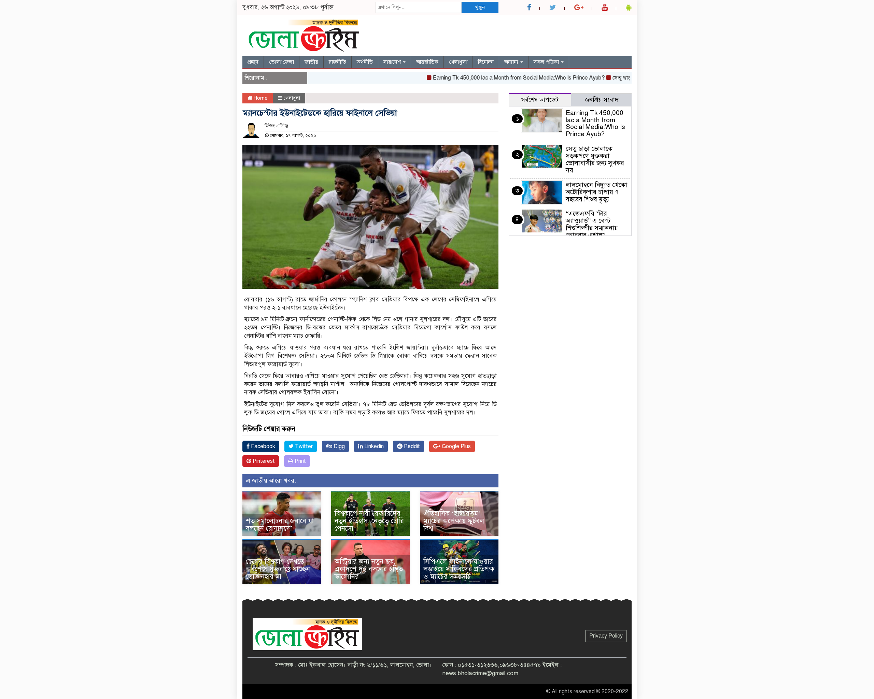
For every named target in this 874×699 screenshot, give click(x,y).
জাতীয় (311, 62)
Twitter (303, 446)
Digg (338, 446)
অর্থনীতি (365, 62)
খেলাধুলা (458, 62)
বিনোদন (486, 62)
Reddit (411, 446)
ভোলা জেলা (281, 62)
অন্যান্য (512, 62)
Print (299, 461)
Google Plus (455, 446)
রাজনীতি (337, 62)
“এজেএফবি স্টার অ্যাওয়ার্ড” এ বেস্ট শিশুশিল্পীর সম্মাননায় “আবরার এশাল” (592, 224)
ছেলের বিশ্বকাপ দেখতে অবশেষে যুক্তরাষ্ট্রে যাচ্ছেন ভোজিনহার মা (278, 569)
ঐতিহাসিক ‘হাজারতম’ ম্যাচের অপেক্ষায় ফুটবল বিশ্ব (453, 521)
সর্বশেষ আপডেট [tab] (540, 99)
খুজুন (480, 7)
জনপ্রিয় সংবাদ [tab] (601, 99)
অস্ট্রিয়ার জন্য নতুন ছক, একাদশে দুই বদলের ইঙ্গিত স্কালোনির (369, 569)
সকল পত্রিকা (547, 62)
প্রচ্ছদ (253, 62)
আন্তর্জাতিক (427, 62)
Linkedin (373, 446)
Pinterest (263, 461)
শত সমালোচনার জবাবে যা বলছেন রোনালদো (280, 525)
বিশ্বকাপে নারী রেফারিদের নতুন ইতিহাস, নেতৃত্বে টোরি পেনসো (369, 521)
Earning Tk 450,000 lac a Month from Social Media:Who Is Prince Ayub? (501, 77)
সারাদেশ (392, 62)
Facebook (262, 446)
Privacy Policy (606, 635)
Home (260, 98)
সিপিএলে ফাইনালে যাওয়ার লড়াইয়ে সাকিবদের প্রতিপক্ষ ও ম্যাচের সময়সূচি (458, 569)
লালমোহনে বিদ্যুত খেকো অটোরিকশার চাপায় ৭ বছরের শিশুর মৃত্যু (596, 192)
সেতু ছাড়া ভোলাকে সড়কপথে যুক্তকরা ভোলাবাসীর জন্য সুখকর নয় (595, 159)
